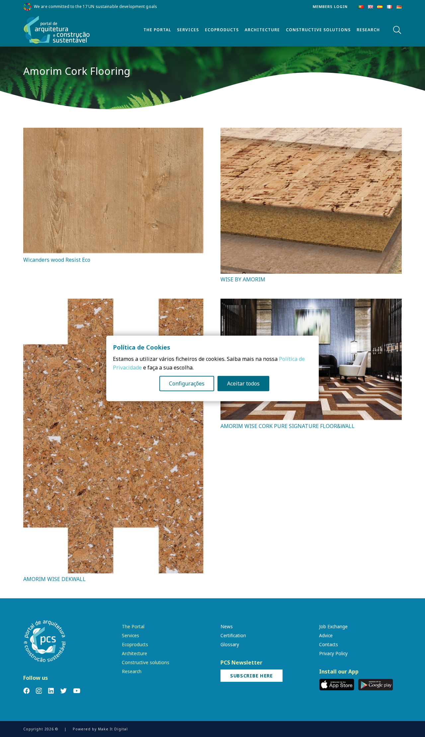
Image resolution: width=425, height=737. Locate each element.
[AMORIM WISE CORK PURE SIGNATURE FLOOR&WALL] (311, 303)
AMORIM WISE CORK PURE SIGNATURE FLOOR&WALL (287, 426)
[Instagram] (39, 690)
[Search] (397, 30)
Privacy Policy (333, 653)
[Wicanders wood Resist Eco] (114, 132)
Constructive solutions (145, 662)
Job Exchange (333, 626)
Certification (233, 635)
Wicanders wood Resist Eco (56, 259)
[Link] (56, 30)
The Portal (133, 626)
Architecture (134, 653)
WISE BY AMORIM (242, 279)
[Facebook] (26, 690)
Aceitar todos (243, 383)
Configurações (187, 383)
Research (131, 671)
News (226, 626)
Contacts (328, 644)
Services (130, 635)
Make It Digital (113, 729)
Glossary (229, 644)
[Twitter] (63, 690)
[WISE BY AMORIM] (311, 132)
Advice (326, 635)
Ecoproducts (135, 644)
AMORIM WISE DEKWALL (54, 579)
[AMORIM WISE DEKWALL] (114, 303)
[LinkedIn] (51, 690)
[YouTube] (76, 690)
